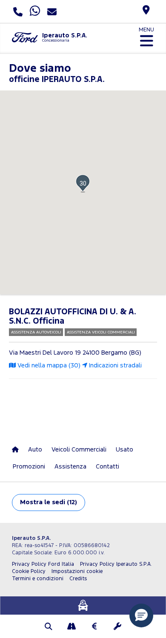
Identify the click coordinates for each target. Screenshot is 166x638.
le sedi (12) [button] (48, 502)
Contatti (107, 466)
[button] (83, 183)
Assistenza (70, 466)
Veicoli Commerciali (79, 449)
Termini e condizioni (37, 578)
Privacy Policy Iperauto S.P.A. (116, 564)
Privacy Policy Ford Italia (43, 564)
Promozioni (29, 466)
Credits (78, 578)
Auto (35, 449)
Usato (124, 449)
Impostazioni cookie (77, 571)
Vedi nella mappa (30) (48, 365)
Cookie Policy (29, 571)
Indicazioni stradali (114, 365)
